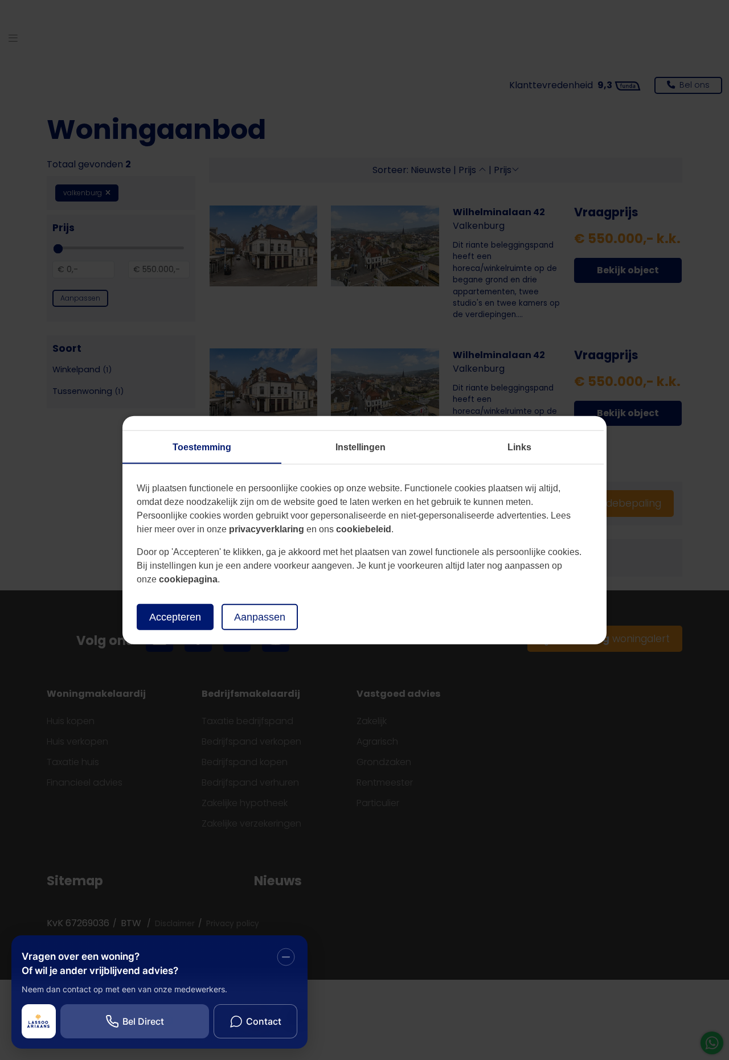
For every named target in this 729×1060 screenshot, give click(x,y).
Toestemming (202, 446)
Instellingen (360, 446)
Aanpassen (259, 616)
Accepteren (175, 616)
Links (519, 446)
